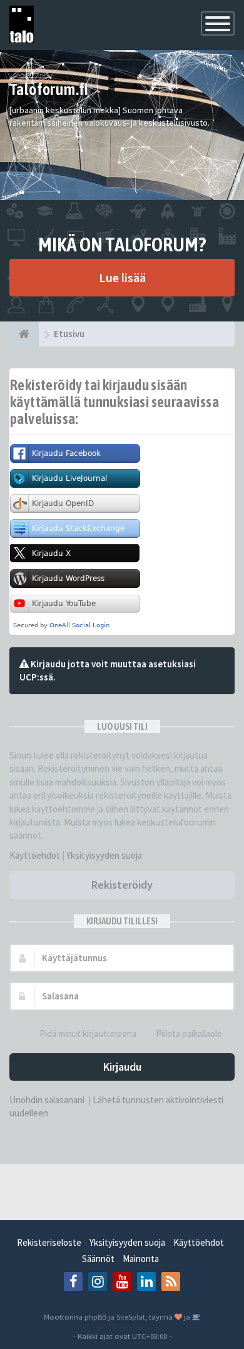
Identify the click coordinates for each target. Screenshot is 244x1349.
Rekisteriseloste (49, 1242)
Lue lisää (122, 277)
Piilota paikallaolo (189, 1033)
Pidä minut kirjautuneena (87, 1033)
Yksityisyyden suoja (104, 855)
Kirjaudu (122, 1066)
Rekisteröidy (122, 884)
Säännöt (98, 1259)
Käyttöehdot (34, 855)
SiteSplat (130, 1316)
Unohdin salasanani (46, 1100)
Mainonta (141, 1259)
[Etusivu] (24, 333)
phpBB (95, 1316)
